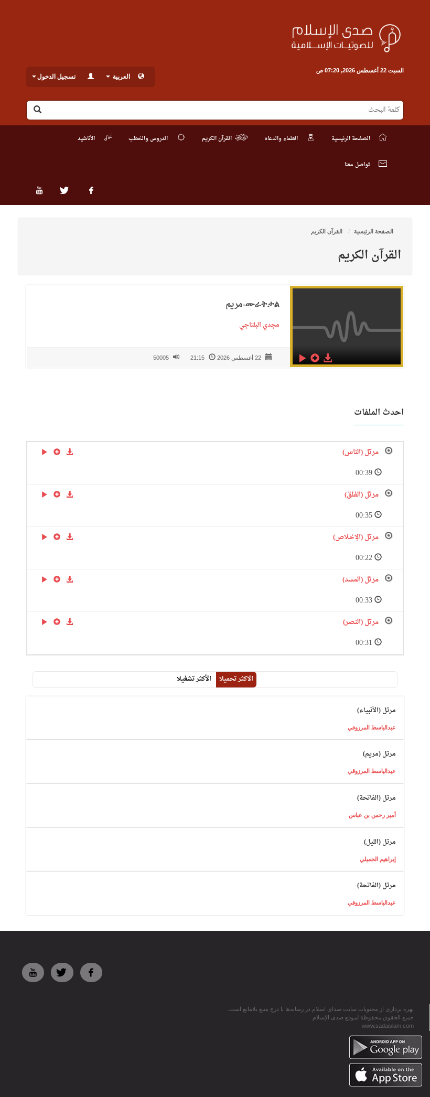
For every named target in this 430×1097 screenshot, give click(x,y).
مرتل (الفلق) (362, 494)
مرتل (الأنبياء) (376, 710)
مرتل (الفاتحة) (376, 798)
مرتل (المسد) (360, 579)
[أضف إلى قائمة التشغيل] (314, 357)
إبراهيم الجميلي (378, 859)
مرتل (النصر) (361, 622)
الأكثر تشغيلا (194, 679)
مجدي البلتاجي (257, 325)
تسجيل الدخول (56, 76)
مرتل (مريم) (379, 754)
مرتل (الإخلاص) (356, 537)
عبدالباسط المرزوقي (372, 727)
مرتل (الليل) (380, 842)
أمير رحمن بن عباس (372, 815)
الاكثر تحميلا (236, 679)
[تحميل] (327, 357)
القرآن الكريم (327, 231)
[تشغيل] (302, 357)
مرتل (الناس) (360, 452)
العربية (120, 76)
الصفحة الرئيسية (373, 231)
